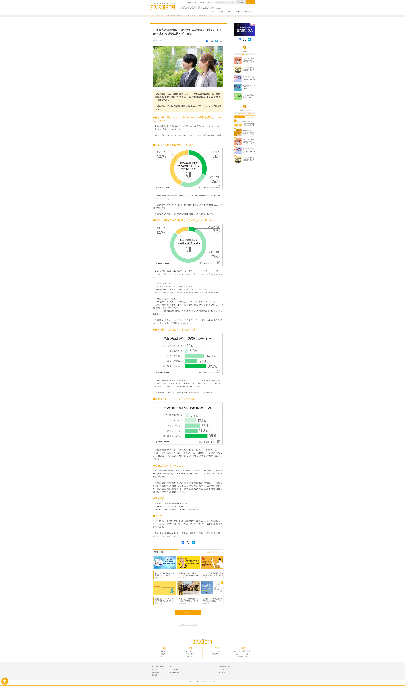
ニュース (163, 651)
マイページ (222, 672)
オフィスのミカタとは (158, 666)
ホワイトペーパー (216, 651)
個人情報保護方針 (157, 672)
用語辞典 (215, 654)
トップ (151, 15)
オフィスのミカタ (242, 656)
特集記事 (163, 654)
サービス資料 (189, 654)
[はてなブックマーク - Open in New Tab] (216, 40)
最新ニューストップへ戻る (189, 624)
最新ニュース (160, 15)
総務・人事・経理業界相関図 (242, 651)
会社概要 (154, 675)
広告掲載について (175, 672)
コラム (163, 656)
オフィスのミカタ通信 (242, 654)
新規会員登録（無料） (225, 666)
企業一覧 (189, 656)
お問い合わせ (248, 12)
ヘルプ (172, 666)
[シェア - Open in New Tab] (207, 40)
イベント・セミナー (189, 651)
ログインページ (223, 669)
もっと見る (188, 612)
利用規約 (154, 669)
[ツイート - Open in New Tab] (212, 40)
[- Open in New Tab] (244, 29)
